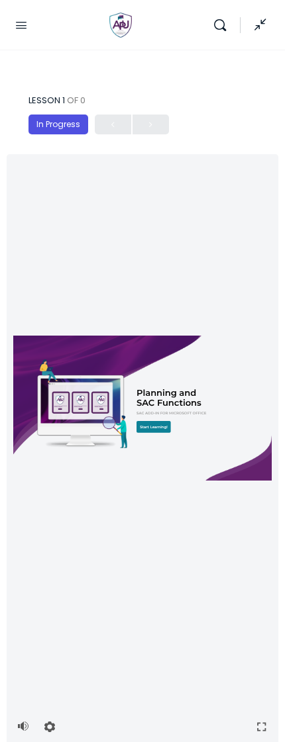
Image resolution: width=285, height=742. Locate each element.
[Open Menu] (21, 25)
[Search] (223, 25)
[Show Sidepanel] (257, 25)
